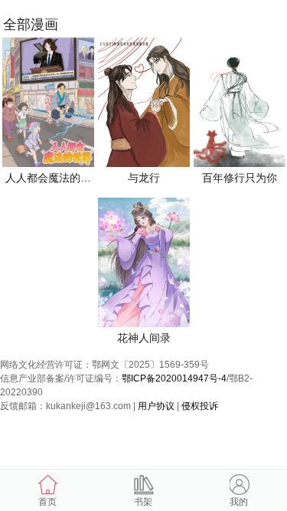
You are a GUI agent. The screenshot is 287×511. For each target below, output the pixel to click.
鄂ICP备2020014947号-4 (174, 378)
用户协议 (156, 406)
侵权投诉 (199, 406)
